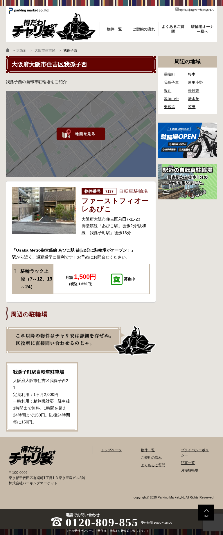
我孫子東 (171, 82)
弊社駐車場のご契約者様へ (196, 10)
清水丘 (193, 99)
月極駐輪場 (189, 470)
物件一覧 (148, 450)
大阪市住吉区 (45, 50)
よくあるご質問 (153, 465)
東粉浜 (169, 107)
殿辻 (167, 90)
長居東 (193, 90)
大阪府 (21, 50)
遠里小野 (195, 82)
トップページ (111, 450)
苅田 (191, 107)
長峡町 (169, 74)
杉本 (191, 74)
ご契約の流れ (151, 458)
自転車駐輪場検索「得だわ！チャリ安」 (32, 455)
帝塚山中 (171, 99)
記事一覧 (188, 463)
